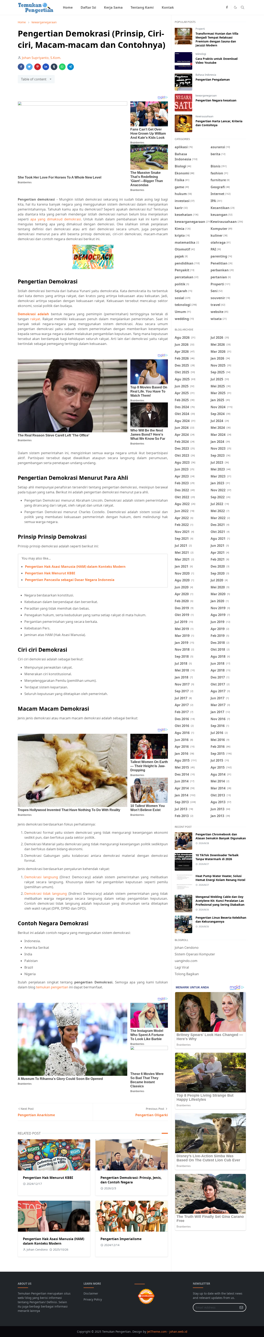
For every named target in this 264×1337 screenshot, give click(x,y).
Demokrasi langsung (41, 877)
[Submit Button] (241, 1307)
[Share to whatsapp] (62, 66)
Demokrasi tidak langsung (45, 893)
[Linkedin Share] (45, 66)
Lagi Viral (182, 967)
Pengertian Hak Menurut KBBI (50, 573)
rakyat (35, 319)
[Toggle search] (242, 7)
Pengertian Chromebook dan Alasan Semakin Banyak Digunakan (221, 836)
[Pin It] (37, 66)
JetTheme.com (157, 1331)
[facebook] (227, 7)
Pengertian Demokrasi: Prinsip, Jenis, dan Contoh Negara (131, 1179)
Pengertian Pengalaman (213, 79)
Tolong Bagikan (187, 974)
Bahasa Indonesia (206, 74)
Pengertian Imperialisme (120, 1239)
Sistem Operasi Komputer (195, 954)
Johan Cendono (187, 947)
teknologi (201, 54)
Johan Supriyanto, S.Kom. (41, 57)
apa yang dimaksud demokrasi (55, 219)
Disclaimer (91, 1293)
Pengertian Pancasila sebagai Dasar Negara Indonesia (69, 579)
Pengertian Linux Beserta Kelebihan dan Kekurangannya (221, 919)
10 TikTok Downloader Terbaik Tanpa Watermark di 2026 (217, 857)
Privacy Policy (93, 1299)
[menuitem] (68, 7)
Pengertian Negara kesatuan (216, 100)
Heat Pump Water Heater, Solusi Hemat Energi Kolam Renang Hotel (220, 878)
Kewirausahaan (204, 116)
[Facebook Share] (21, 66)
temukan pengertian (52, 987)
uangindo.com (186, 960)
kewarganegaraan (206, 95)
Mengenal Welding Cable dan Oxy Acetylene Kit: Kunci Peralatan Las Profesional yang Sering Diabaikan (220, 901)
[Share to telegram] (70, 66)
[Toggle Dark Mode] (235, 7)
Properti (200, 29)
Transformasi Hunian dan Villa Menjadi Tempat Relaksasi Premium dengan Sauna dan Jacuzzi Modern (217, 39)
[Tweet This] (29, 66)
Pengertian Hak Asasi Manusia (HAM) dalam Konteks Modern (75, 566)
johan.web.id (178, 1331)
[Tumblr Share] (54, 66)
